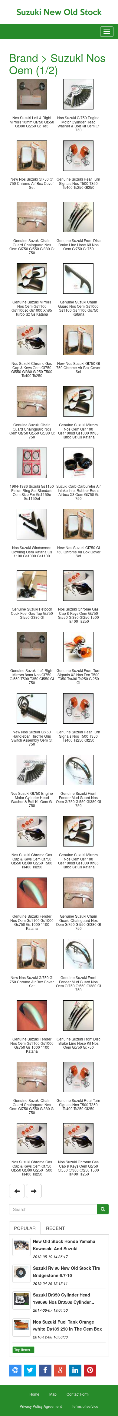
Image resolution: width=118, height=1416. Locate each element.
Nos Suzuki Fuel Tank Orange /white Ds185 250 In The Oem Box (67, 1325)
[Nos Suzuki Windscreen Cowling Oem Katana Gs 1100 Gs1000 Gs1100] (32, 523)
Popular (25, 1228)
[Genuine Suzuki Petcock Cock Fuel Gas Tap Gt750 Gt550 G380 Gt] (32, 585)
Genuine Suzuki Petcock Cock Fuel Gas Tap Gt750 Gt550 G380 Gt (32, 612)
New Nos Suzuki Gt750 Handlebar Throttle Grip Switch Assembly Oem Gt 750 (31, 737)
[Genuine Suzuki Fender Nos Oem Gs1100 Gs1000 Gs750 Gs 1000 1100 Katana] (32, 892)
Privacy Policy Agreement (41, 1406)
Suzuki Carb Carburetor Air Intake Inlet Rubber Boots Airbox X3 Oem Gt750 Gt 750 (78, 492)
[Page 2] (17, 1191)
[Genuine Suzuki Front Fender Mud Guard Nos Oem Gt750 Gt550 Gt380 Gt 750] (78, 769)
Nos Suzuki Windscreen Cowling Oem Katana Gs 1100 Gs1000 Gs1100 (31, 551)
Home (34, 1394)
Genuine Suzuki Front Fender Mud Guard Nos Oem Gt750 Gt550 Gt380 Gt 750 (78, 799)
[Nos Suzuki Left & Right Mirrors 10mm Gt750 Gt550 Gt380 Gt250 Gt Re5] (32, 93)
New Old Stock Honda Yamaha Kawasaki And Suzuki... (64, 1245)
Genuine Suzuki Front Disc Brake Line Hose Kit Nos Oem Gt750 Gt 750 (78, 244)
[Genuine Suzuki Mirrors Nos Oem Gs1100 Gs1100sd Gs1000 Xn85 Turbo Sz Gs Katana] (32, 278)
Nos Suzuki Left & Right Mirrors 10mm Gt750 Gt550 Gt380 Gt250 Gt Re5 (32, 121)
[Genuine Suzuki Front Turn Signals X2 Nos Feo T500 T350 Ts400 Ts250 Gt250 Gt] (78, 646)
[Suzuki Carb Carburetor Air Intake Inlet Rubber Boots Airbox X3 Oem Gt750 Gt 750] (78, 462)
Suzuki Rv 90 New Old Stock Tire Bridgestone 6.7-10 (66, 1271)
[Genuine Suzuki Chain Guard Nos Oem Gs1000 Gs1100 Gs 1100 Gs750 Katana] (78, 278)
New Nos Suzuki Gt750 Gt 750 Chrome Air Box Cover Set (32, 182)
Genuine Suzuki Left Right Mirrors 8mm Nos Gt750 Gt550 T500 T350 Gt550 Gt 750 (32, 676)
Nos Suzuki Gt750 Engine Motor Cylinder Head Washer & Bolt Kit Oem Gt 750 (78, 123)
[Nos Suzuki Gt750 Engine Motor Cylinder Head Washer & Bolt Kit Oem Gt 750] (78, 93)
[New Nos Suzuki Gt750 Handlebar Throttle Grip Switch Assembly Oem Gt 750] (32, 708)
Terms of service (85, 1406)
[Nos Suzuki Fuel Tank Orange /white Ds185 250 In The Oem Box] (21, 1327)
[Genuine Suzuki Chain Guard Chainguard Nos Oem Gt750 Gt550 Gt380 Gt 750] (32, 216)
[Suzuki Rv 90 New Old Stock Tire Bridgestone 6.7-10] (21, 1274)
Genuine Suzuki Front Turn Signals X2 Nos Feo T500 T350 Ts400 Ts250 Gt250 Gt (78, 676)
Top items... (23, 1349)
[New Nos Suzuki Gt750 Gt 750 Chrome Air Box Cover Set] (32, 155)
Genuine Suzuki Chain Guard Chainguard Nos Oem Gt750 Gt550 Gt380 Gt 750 (31, 246)
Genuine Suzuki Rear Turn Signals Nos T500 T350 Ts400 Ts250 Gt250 (78, 182)
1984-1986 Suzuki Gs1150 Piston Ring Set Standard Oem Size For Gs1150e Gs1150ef (32, 492)
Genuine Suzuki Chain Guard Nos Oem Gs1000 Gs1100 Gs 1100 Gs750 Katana (78, 308)
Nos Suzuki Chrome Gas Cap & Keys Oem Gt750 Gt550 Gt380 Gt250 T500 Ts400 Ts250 (31, 369)
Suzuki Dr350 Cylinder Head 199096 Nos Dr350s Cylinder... (63, 1298)
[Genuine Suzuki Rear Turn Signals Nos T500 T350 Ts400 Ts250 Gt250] (78, 155)
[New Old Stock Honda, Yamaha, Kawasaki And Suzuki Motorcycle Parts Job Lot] (21, 1247)
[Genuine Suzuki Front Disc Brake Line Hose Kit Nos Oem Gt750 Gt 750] (78, 216)
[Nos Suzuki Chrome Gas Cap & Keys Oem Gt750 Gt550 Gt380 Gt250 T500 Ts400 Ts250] (32, 339)
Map (53, 1394)
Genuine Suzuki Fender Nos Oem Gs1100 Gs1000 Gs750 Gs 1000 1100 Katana (32, 922)
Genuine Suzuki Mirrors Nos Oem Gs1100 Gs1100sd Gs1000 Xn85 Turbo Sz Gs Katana (31, 308)
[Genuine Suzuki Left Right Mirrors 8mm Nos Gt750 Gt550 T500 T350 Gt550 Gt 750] (32, 646)
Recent (55, 1228)
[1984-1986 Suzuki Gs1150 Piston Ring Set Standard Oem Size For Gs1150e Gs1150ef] (32, 462)
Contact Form (78, 1394)
